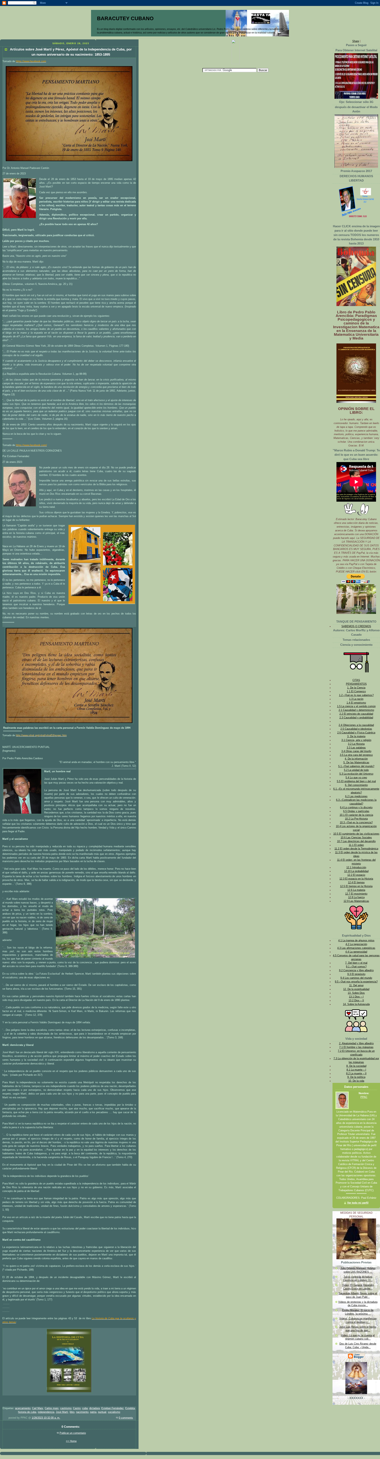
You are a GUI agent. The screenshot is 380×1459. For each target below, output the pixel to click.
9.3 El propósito (356, 974)
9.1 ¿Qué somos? (356, 966)
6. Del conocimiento (356, 785)
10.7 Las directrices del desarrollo (356, 841)
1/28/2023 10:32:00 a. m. (46, 1417)
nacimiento (82, 1412)
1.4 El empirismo (356, 702)
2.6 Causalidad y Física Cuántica (356, 732)
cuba (85, 1408)
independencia (46, 1412)
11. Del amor (356, 985)
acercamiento (22, 1408)
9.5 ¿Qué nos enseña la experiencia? (356, 981)
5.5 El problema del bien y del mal (356, 781)
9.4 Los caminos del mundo (356, 978)
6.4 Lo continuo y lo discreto (356, 807)
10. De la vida (356, 1081)
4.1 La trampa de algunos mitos (356, 940)
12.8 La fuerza (356, 897)
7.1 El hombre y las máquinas (356, 1047)
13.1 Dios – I (356, 996)
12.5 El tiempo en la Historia (356, 886)
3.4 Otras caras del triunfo (356, 751)
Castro (77, 1408)
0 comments (126, 1417)
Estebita (130, 1408)
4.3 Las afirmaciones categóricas (356, 948)
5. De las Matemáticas (356, 762)
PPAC (363, 1097)
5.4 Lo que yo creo (356, 777)
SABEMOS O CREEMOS (356, 626)
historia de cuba (27, 1412)
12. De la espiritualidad (356, 989)
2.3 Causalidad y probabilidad (356, 717)
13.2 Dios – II (356, 1000)
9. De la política (356, 1077)
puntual (102, 1412)
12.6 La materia (356, 890)
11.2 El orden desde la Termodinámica (356, 848)
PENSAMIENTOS (356, 684)
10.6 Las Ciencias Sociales (356, 837)
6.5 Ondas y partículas (356, 811)
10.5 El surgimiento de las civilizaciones (356, 833)
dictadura (94, 1408)
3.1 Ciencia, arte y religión (356, 740)
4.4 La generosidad (356, 951)
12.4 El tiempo (356, 882)
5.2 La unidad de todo (356, 770)
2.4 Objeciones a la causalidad (356, 725)
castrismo (65, 1408)
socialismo (114, 1412)
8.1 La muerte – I (356, 1069)
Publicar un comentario (73, 1433)
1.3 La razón (356, 699)
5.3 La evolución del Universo (356, 773)
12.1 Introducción (356, 867)
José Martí (62, 1412)
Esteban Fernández (112, 1408)
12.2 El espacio (356, 875)
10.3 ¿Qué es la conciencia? (356, 822)
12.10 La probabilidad (356, 871)
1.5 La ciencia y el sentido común (356, 706)
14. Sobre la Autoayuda (356, 1004)
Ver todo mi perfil (358, 1202)
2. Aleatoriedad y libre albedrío (356, 1043)
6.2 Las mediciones (356, 796)
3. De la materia (356, 736)
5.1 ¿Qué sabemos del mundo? (356, 766)
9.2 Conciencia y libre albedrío (356, 970)
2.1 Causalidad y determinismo (356, 710)
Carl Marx (37, 1408)
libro (72, 1412)
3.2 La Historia (356, 744)
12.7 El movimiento (356, 893)
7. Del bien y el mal (356, 963)
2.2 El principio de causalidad (356, 713)
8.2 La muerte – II (356, 1073)
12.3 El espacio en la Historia (356, 878)
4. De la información (356, 758)
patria (93, 1412)
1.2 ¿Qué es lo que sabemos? (356, 695)
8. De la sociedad (356, 1066)
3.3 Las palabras (356, 747)
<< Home (71, 1441)
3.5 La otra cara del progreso (356, 755)
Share (355, 41)
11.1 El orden (356, 845)
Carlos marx (52, 1408)
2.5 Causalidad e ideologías (356, 729)
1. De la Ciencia (356, 687)
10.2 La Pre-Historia (356, 818)
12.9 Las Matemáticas (356, 901)
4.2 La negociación (356, 944)
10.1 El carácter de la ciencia (356, 815)
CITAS (356, 680)
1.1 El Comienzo (356, 691)
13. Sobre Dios (356, 993)
